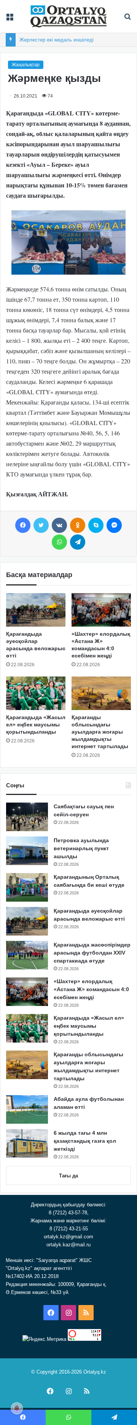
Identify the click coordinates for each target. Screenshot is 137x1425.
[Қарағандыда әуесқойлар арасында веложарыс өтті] (35, 610)
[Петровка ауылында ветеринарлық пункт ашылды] (27, 850)
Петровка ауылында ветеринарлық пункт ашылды (81, 848)
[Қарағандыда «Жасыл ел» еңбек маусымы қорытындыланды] (35, 693)
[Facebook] (22, 525)
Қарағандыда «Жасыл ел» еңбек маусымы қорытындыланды (35, 724)
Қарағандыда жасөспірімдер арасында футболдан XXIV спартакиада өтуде (92, 953)
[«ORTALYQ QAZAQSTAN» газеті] (68, 16)
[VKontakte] (59, 525)
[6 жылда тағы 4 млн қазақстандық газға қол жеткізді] (27, 1143)
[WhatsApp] (59, 542)
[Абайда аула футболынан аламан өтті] (27, 1109)
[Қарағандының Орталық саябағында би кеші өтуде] (27, 887)
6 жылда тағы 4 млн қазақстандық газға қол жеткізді (85, 1141)
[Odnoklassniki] (77, 525)
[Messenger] (114, 525)
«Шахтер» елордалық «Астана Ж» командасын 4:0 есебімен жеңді (91, 989)
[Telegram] (77, 542)
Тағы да (68, 1176)
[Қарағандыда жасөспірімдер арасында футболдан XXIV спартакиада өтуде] (27, 955)
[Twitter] (41, 525)
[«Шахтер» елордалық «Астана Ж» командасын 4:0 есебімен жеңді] (101, 610)
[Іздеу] (127, 19)
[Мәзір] (9, 19)
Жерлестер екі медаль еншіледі (56, 40)
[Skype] (96, 525)
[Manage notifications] (17, 1408)
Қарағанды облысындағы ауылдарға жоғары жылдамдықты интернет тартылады (100, 731)
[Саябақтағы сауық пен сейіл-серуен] (27, 817)
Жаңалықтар (26, 64)
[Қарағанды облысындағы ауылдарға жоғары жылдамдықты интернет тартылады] (101, 693)
